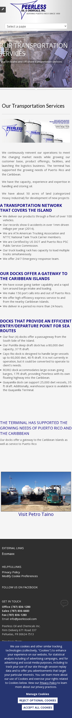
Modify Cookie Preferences (20, 576)
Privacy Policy (11, 572)
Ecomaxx (8, 554)
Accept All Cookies (37, 707)
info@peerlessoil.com (23, 619)
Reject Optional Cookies (37, 700)
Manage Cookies (37, 694)
